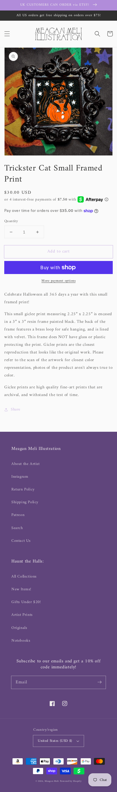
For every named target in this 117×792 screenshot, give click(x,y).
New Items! (21, 589)
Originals (19, 627)
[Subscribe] (99, 682)
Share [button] (15, 409)
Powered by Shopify (71, 781)
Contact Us (21, 540)
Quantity (11, 221)
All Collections (24, 576)
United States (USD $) (55, 741)
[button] (7, 34)
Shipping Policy (24, 502)
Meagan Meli (52, 781)
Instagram (19, 476)
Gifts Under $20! (26, 602)
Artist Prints (22, 614)
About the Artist (25, 463)
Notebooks (20, 640)
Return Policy (23, 489)
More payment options (58, 281)
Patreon (17, 515)
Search (17, 528)
